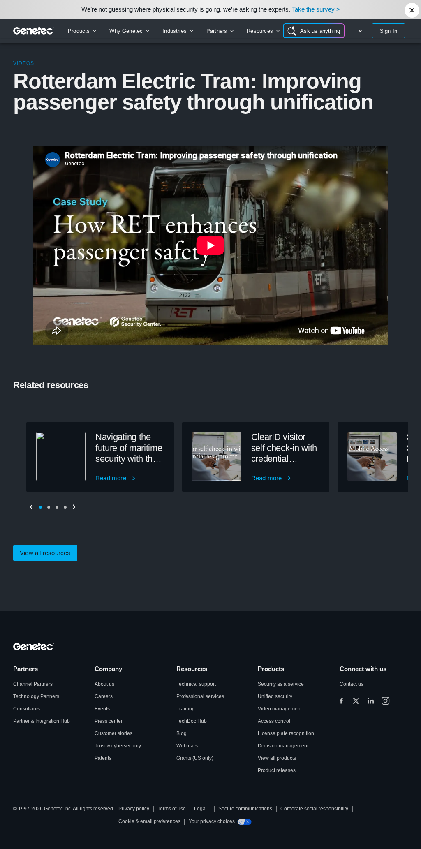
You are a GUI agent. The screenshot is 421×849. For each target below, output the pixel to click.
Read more (110, 477)
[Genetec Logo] (34, 31)
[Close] (412, 10)
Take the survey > (316, 9)
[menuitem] (82, 31)
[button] (40, 507)
